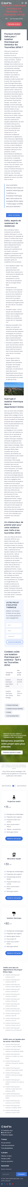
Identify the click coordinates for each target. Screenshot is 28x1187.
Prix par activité (5, 1143)
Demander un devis (14, 24)
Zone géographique (7, 1148)
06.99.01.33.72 (6, 1133)
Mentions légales (7, 1135)
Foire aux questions (7, 1161)
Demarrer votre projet (14, 838)
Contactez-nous (7, 1130)
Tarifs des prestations (7, 1145)
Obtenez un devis (6, 1156)
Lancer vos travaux (14, 215)
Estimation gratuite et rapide (12, 752)
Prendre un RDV (5, 1158)
